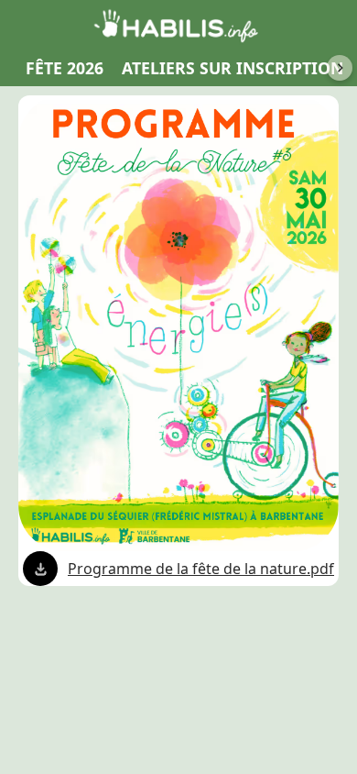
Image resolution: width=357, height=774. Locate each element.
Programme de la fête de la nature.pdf (201, 568)
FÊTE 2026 (64, 68)
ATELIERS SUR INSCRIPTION (232, 68)
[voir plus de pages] (339, 68)
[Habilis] (178, 25)
